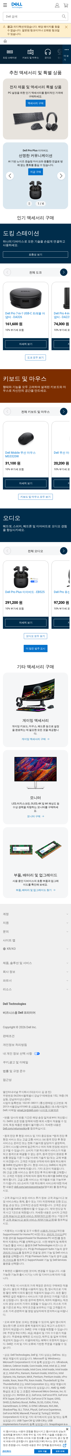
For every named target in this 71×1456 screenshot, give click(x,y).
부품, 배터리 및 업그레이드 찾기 (34, 890)
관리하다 (6, 1451)
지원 (6, 923)
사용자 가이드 (48, 1230)
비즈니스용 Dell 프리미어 (19, 1012)
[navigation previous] (7, 272)
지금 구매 (35, 171)
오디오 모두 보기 (35, 636)
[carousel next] (61, 176)
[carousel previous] (10, 176)
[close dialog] (66, 27)
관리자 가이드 (54, 1234)
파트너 (7, 980)
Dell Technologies (14, 1004)
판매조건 (9, 1036)
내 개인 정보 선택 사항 (18, 1053)
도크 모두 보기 (35, 357)
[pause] (29, 203)
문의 (6, 931)
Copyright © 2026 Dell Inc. (20, 1027)
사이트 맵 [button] (9, 940)
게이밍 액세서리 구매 (34, 739)
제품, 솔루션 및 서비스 (17, 963)
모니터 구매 (33, 816)
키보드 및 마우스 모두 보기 (35, 496)
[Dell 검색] (64, 16)
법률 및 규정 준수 (14, 1071)
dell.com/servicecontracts (29, 1186)
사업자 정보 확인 (40, 1106)
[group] (35, 175)
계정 (6, 914)
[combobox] (35, 16)
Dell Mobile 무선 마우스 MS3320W (20, 454)
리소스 (7, 989)
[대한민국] (5, 42)
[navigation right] (63, 272)
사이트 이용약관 (49, 1110)
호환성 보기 (35, 254)
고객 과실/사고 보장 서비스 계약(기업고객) (30, 1219)
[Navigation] (5, 5)
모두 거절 (42, 1451)
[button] (57, 5)
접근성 (7, 1080)
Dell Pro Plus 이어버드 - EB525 (25, 592)
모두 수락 (60, 1451)
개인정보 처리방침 (15, 1044)
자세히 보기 (25, 344)
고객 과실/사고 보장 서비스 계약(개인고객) (27, 1216)
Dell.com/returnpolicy (15, 1128)
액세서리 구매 (36, 103)
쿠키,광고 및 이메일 (15, 1062)
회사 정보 (9, 971)
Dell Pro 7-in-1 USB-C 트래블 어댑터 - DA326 (25, 315)
